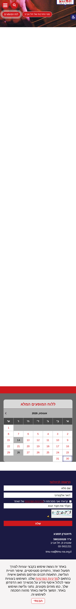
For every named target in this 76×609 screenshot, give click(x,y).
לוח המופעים (11, 14)
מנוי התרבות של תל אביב (37, 14)
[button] (5, 5)
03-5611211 (64, 546)
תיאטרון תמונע (62, 533)
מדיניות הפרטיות (47, 578)
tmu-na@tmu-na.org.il (58, 551)
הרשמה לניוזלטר (60, 482)
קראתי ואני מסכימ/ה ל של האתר (41, 501)
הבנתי (38, 601)
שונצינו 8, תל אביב (60, 542)
